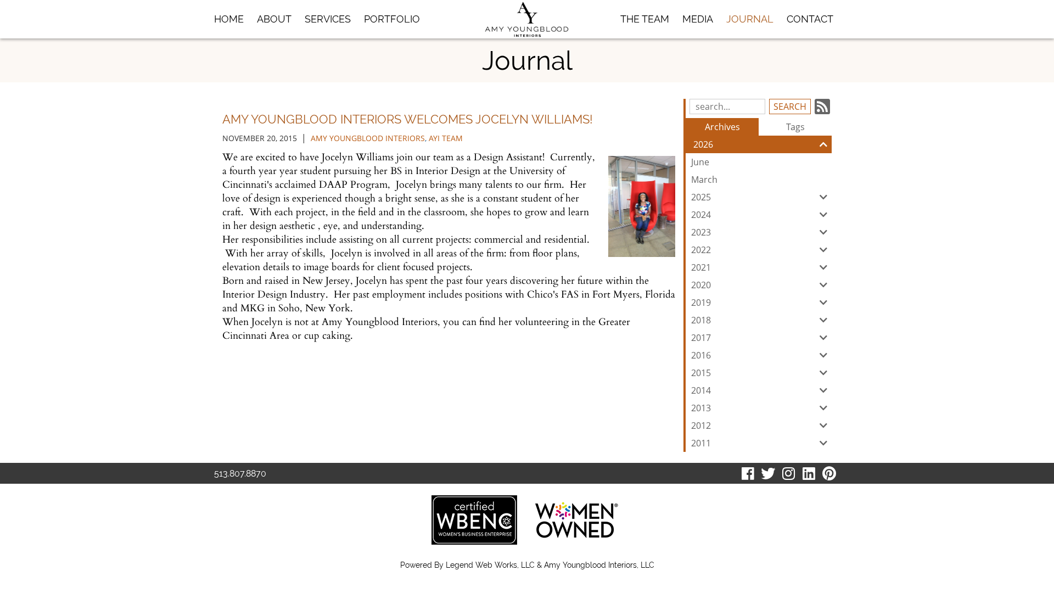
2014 (701, 390)
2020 (701, 285)
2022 (701, 250)
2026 (703, 144)
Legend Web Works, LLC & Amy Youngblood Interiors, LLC (550, 565)
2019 (701, 302)
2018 (701, 320)
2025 (701, 197)
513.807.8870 (240, 473)
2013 (701, 408)
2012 (701, 425)
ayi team (446, 138)
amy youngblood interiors (368, 138)
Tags (795, 127)
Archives (722, 127)
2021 (701, 267)
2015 (701, 373)
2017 (701, 338)
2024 (701, 215)
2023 (701, 232)
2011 (701, 443)
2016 (701, 355)
